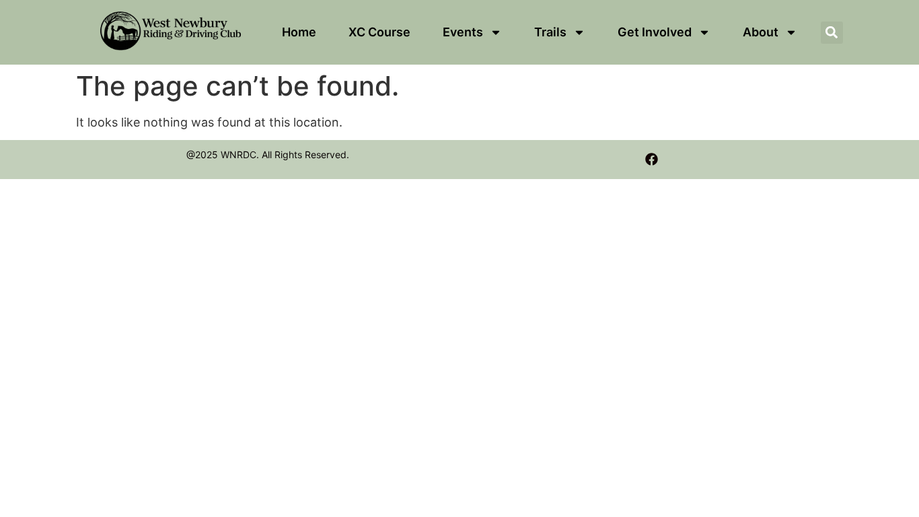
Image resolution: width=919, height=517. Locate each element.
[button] (832, 33)
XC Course (379, 32)
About (760, 32)
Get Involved (655, 32)
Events (463, 32)
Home (299, 32)
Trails (550, 32)
